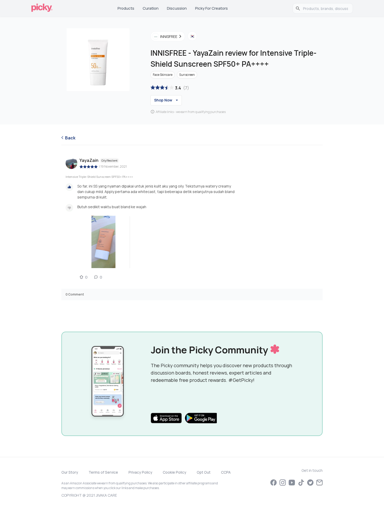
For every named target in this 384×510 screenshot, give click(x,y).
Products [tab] (126, 8)
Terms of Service (103, 472)
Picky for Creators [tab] (211, 8)
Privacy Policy (140, 472)
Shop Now (163, 100)
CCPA (226, 472)
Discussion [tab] (177, 8)
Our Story (69, 472)
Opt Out (204, 472)
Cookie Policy (174, 472)
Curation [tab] (151, 8)
